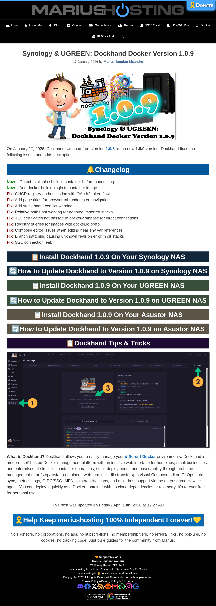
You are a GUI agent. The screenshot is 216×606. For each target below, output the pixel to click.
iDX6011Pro (180, 25)
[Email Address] (115, 586)
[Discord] (80, 586)
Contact (77, 25)
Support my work (109, 557)
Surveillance (103, 25)
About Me (35, 25)
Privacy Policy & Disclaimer (117, 581)
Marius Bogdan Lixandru (108, 561)
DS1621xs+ (153, 25)
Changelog (112, 169)
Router (128, 25)
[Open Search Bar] (122, 36)
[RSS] (101, 586)
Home (14, 25)
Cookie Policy (90, 581)
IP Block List (105, 36)
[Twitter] (94, 586)
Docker (205, 25)
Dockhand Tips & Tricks (112, 343)
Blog (57, 25)
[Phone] (108, 586)
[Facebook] (87, 586)
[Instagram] (136, 586)
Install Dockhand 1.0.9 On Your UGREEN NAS (112, 285)
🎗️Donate (201, 5)
